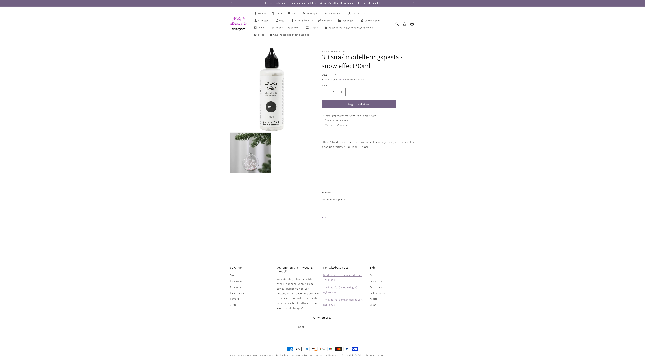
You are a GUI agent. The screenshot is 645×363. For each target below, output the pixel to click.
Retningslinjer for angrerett (288, 355)
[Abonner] (349, 325)
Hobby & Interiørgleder (247, 355)
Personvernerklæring (313, 355)
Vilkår (233, 304)
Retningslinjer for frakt (352, 355)
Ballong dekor (238, 292)
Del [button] (327, 217)
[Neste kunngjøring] (413, 3)
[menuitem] (260, 13)
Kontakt (234, 298)
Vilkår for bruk (332, 355)
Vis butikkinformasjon (337, 125)
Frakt (341, 79)
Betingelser (236, 287)
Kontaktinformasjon (374, 355)
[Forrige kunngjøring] (231, 3)
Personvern (236, 281)
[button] (397, 24)
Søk (232, 275)
